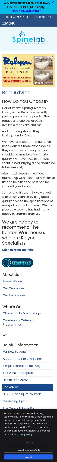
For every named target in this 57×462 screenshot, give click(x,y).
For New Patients (14, 351)
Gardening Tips (13, 401)
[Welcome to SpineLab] (28, 44)
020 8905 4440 (43, 17)
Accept (28, 457)
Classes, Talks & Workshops (22, 313)
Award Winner (13, 281)
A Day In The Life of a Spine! (22, 358)
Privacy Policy (24, 434)
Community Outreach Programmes (19, 322)
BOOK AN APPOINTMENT (19, 17)
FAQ (4, 335)
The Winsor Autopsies (18, 373)
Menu (10, 23)
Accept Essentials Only (28, 450)
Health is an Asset (15, 380)
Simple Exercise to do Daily (22, 366)
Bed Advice (11, 387)
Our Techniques (14, 295)
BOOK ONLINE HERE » (26, 10)
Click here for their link (18, 250)
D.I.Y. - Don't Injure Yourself (22, 394)
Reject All (28, 442)
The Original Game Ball (19, 408)
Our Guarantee (13, 288)
